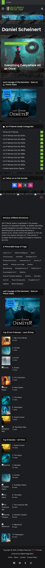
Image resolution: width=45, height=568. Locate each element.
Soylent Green (19, 417)
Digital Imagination (27, 554)
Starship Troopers (20, 515)
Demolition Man (20, 427)
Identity (5, 264)
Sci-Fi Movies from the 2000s (14, 139)
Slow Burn (37, 276)
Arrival (16, 358)
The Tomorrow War (21, 505)
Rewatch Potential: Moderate (12, 276)
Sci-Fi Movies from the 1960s (14, 161)
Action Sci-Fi (7, 253)
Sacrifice (28, 276)
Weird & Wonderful (17, 284)
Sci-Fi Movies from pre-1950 (13, 157)
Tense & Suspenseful (18, 280)
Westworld (18, 524)
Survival (5, 280)
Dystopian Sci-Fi (31, 257)
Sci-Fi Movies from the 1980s (14, 154)
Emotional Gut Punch (9, 260)
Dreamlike (19, 257)
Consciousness (8, 257)
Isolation (30, 264)
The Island (17, 495)
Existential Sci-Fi (25, 260)
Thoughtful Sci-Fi (34, 280)
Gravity (16, 367)
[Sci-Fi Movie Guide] (15, 8)
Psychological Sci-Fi (9, 272)
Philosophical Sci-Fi (21, 268)
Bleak (33, 253)
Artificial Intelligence (21, 253)
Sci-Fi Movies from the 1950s (14, 165)
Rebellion (23, 272)
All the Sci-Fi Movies (10, 132)
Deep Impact (18, 387)
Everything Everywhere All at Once (22, 67)
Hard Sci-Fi (37, 260)
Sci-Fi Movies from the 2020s (14, 143)
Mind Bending (7, 268)
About (16, 557)
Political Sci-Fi (36, 268)
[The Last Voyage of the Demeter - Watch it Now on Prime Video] (22, 17)
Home (10, 557)
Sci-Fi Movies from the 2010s (14, 136)
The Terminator (19, 377)
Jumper (8, 2)
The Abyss (18, 397)
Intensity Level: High (17, 264)
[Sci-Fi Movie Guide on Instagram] (41, 197)
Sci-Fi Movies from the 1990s (14, 150)
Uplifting (5, 284)
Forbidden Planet (20, 485)
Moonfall (17, 465)
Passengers (18, 407)
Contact (17, 348)
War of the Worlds (20, 338)
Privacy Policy (32, 557)
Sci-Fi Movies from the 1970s (14, 146)
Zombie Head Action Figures (13, 168)
